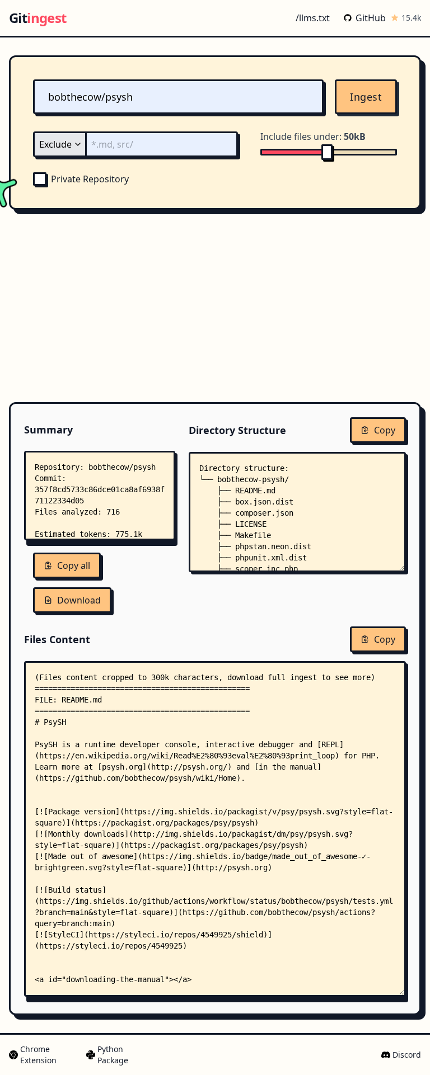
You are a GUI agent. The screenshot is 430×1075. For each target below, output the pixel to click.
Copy (384, 430)
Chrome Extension (38, 1054)
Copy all (73, 565)
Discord (406, 1054)
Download (79, 600)
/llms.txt (313, 18)
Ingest (366, 96)
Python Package (112, 1054)
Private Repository (90, 179)
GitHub (371, 18)
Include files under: (313, 136)
